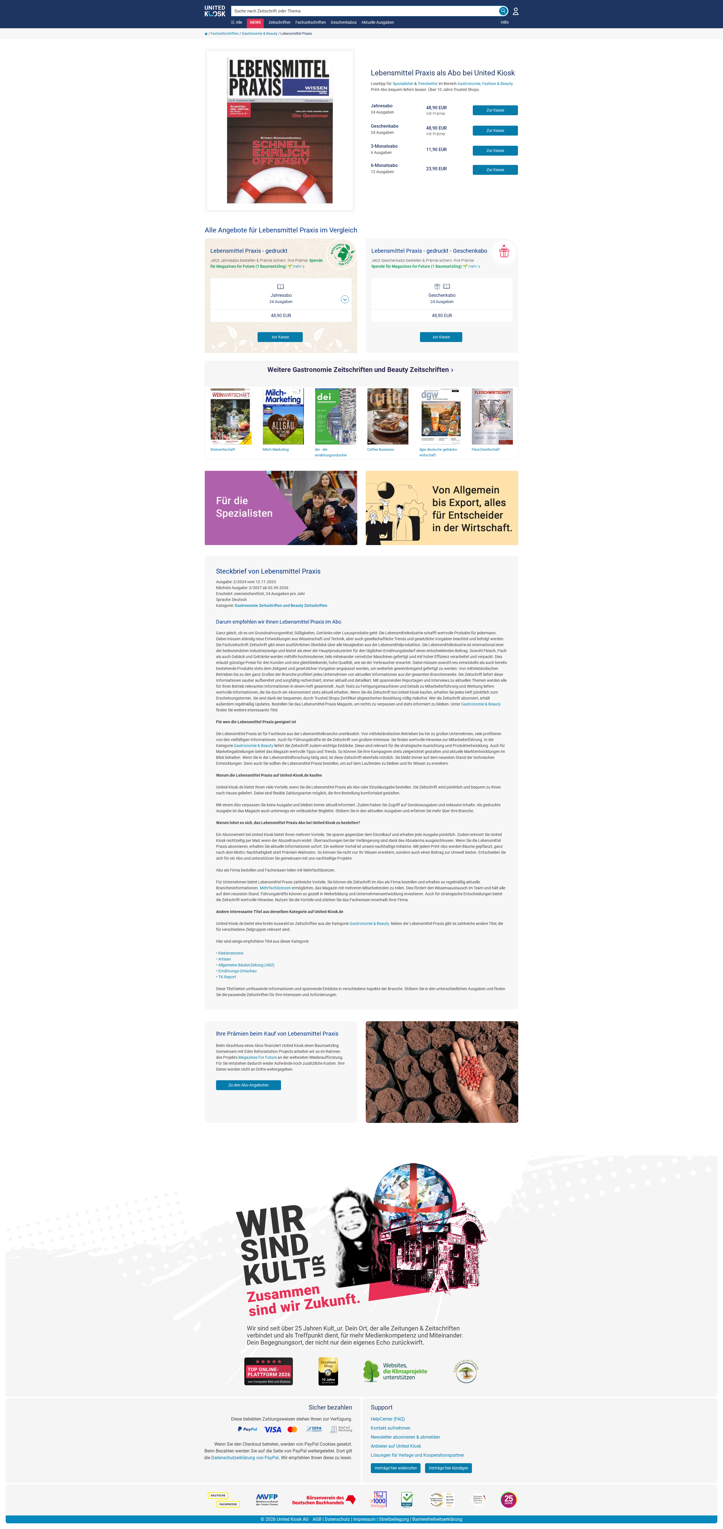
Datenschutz (337, 1519)
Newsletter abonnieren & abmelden (405, 1437)
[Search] (503, 11)
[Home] (206, 33)
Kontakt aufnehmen (390, 1428)
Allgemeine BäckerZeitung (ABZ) (246, 965)
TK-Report (227, 977)
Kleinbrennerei (230, 953)
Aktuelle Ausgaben (378, 22)
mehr (299, 266)
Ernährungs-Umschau (237, 971)
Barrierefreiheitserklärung (437, 1519)
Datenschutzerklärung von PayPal (245, 1457)
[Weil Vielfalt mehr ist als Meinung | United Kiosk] (215, 10)
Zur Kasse (495, 110)
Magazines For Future (257, 1057)
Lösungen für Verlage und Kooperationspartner (417, 1455)
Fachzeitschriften (310, 22)
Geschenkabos (344, 22)
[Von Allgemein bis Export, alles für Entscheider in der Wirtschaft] (442, 508)
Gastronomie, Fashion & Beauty (485, 83)
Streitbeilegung (394, 1519)
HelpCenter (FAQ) (388, 1419)
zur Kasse (280, 337)
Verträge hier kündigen (448, 1468)
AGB (317, 1519)
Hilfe (505, 22)
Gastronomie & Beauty (259, 33)
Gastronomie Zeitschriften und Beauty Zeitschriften (281, 605)
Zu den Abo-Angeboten (248, 1085)
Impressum (364, 1519)
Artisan (224, 959)
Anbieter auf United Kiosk (396, 1446)
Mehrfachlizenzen (275, 888)
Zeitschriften (280, 22)
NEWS (255, 22)
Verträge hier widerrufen (395, 1468)
